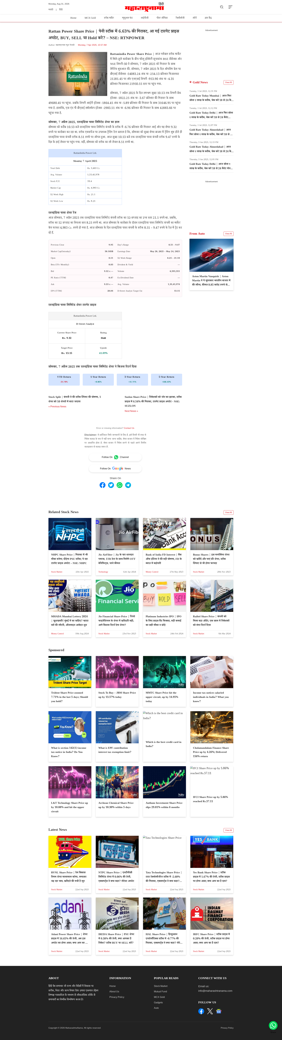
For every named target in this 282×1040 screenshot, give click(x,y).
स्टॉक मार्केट (109, 18)
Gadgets (158, 1002)
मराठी (50, 10)
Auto (156, 1008)
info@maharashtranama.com (215, 990)
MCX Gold (90, 18)
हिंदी (61, 10)
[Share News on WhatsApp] (119, 485)
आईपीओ (144, 18)
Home (73, 18)
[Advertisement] (211, 52)
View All (228, 82)
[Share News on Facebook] (102, 485)
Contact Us (129, 428)
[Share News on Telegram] (128, 485)
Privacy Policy (116, 997)
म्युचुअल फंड (127, 18)
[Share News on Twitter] (111, 485)
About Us (114, 991)
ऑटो (195, 18)
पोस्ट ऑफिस (162, 18)
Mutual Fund (160, 991)
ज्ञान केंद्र (208, 18)
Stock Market (160, 986)
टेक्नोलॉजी (180, 18)
